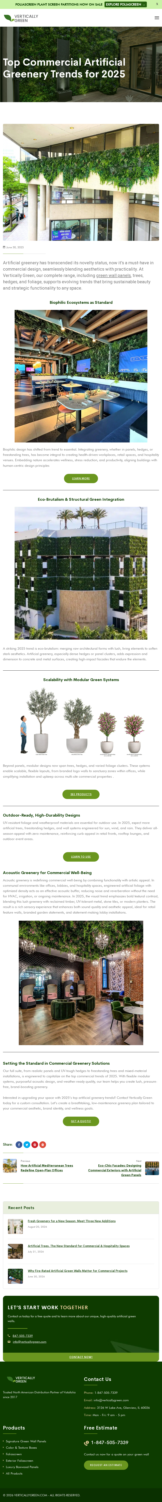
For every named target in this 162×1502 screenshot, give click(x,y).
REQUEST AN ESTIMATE (106, 1465)
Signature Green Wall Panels (26, 1441)
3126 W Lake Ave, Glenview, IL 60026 (123, 1408)
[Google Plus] (42, 1144)
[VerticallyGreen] (21, 18)
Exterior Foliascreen (19, 1460)
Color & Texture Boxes (21, 1447)
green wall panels (113, 275)
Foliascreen (14, 1454)
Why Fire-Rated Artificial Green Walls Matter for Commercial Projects (77, 1271)
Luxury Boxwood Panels (22, 1467)
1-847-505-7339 (106, 1393)
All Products (14, 1473)
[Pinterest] (34, 1144)
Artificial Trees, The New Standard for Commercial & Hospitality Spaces (79, 1246)
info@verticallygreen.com (29, 1342)
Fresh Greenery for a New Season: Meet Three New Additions (72, 1221)
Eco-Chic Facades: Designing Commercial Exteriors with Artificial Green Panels (114, 1170)
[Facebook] (19, 1144)
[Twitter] (27, 1144)
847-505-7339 (23, 1336)
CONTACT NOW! (81, 1357)
